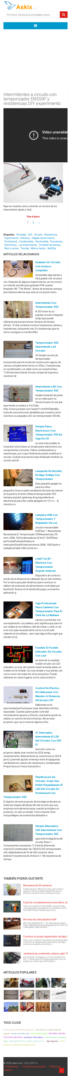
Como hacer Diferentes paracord (18, 1030)
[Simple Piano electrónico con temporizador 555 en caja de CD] (18, 434)
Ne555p (52, 248)
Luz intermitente (28, 245)
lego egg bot (52, 1041)
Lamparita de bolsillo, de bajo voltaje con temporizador (48, 475)
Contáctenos (11, 1066)
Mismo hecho (38, 248)
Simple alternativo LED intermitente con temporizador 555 (48, 830)
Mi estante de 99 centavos (37, 885)
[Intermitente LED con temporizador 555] (18, 394)
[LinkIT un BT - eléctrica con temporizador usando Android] (18, 566)
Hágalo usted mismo (43, 238)
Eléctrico (25, 238)
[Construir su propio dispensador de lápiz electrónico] (12, 940)
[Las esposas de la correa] (11, 995)
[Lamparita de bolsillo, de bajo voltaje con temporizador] (18, 478)
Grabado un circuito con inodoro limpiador (47, 266)
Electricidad (42, 241)
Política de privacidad (33, 1066)
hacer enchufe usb (20, 1033)
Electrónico (10, 245)
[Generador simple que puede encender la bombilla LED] (58, 1007)
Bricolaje (21, 234)
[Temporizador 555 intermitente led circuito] (18, 350)
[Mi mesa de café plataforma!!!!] (12, 923)
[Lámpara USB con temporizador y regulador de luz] (18, 522)
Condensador (26, 241)
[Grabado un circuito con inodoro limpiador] (18, 269)
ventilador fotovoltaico (33, 1037)
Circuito (38, 234)
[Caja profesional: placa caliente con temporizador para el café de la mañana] (18, 610)
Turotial (25, 248)
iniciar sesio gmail (39, 1033)
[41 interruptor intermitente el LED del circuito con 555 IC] (18, 740)
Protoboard (10, 241)
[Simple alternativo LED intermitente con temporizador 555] (18, 833)
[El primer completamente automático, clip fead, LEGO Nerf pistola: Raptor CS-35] (12, 906)
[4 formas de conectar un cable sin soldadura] (42, 1007)
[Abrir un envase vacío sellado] (27, 995)
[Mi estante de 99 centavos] (12, 889)
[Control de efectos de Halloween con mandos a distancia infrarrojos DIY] (18, 695)
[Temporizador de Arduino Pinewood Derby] (11, 983)
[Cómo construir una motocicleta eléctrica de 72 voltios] (27, 983)
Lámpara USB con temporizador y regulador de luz (46, 518)
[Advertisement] (35, 55)
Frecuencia (56, 241)
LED (30, 234)
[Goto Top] (61, 1070)
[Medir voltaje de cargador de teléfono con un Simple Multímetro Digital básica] (27, 1007)
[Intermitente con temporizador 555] (18, 310)
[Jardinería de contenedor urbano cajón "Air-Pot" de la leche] (12, 958)
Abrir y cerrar (11, 248)
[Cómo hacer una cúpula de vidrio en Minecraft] (11, 1007)
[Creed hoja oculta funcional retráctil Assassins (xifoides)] (58, 995)
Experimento (11, 238)
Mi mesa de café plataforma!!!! (39, 919)
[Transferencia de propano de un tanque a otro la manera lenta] (58, 983)
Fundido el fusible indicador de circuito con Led (48, 651)
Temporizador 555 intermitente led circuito (46, 346)
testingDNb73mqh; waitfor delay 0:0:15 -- (27, 1041)
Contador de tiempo (49, 245)
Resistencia (50, 234)
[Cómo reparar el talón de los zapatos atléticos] (42, 983)
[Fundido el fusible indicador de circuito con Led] (18, 655)
